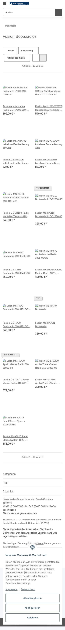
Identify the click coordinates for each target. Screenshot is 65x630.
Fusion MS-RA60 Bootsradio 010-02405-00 (16, 271)
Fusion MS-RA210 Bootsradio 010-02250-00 (48, 214)
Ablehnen (32, 617)
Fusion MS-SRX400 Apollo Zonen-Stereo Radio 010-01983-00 (46, 381)
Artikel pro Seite (16, 57)
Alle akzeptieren (32, 598)
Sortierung (27, 50)
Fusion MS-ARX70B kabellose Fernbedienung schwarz (16, 161)
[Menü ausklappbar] (4, 2)
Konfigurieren (32, 607)
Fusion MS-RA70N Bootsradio (45, 324)
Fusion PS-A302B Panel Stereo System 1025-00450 (15, 438)
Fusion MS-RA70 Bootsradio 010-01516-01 (16, 324)
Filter (10, 50)
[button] (49, 3)
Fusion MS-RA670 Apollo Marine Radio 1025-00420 (48, 271)
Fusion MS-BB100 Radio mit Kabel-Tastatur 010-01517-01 (16, 214)
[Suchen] (58, 12)
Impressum (12, 589)
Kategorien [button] (9, 474)
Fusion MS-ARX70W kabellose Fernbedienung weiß (48, 161)
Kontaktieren (37, 543)
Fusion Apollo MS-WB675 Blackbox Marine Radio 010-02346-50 (48, 108)
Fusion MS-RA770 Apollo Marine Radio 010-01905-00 (16, 381)
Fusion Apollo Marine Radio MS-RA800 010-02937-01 (14, 108)
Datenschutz (28, 589)
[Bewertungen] (39, 220)
